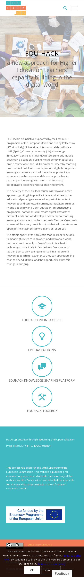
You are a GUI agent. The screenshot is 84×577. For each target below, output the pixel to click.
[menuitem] (63, 8)
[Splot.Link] (34, 8)
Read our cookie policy (51, 564)
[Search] (63, 8)
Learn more (51, 570)
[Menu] (72, 8)
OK (32, 570)
